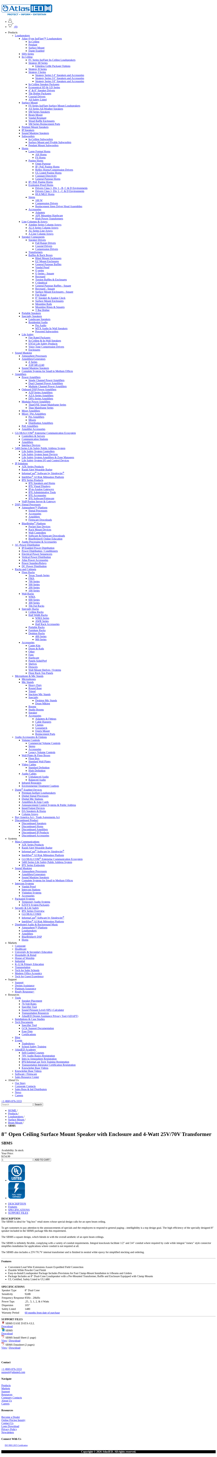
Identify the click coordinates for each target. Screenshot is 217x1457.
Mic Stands (28, 682)
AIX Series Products (33, 466)
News (18, 1092)
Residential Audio (38, 322)
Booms (32, 706)
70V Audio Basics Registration (38, 1055)
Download (7, 1326)
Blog (17, 1037)
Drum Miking (42, 703)
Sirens (31, 197)
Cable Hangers (43, 721)
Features (12, 1206)
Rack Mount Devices (39, 529)
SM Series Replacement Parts (44, 124)
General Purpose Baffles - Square (53, 285)
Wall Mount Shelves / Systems (44, 669)
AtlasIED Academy (25, 1049)
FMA (31, 578)
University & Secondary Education (33, 952)
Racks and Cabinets (25, 569)
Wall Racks (28, 593)
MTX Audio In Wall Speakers (51, 328)
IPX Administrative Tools (42, 492)
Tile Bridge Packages (39, 93)
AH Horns (41, 154)
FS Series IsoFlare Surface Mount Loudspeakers (54, 105)
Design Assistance (24, 985)
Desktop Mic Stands (46, 700)
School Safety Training (34, 1046)
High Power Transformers (49, 218)
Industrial (20, 961)
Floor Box (34, 758)
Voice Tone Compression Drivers (46, 346)
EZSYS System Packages (35, 904)
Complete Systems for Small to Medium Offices (47, 371)
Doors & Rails (36, 648)
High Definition (36, 770)
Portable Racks (36, 627)
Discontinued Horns (32, 826)
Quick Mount (42, 731)
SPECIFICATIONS (19, 1209)
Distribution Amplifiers (40, 423)
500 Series (34, 584)
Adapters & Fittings (45, 718)
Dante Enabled (36, 50)
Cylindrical (41, 282)
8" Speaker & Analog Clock (50, 297)
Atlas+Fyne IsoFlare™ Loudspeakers (42, 38)
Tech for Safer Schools (27, 970)
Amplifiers (20, 374)
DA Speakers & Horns (34, 811)
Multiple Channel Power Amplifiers (47, 386)
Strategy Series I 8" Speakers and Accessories (59, 81)
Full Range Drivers (45, 243)
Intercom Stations (31, 889)
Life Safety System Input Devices (40, 454)
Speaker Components (33, 236)
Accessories (34, 209)
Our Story (20, 1083)
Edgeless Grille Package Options (52, 66)
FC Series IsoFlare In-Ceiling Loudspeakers (51, 59)
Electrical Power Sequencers (37, 554)
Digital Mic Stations (32, 798)
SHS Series (28, 53)
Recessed (40, 276)
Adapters (40, 212)
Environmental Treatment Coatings (40, 785)
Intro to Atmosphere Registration (39, 1058)
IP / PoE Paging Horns (47, 166)
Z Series (32, 362)
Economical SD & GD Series (44, 87)
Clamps (39, 724)
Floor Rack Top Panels (40, 673)
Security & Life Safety (27, 907)
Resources (6, 1394)
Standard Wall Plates (39, 761)
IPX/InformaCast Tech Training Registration (45, 1061)
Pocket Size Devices (39, 526)
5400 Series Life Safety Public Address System (40, 448)
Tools (18, 997)
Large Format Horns (39, 151)
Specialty (33, 697)
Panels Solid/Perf (37, 660)
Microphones (29, 679)
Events (18, 1040)
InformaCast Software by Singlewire (43, 473)
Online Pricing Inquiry (13, 1420)
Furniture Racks (37, 630)
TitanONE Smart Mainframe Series (47, 404)
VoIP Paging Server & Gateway (39, 501)
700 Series (34, 581)
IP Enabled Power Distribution (38, 547)
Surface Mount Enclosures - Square (54, 291)
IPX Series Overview (33, 911)
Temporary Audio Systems (36, 901)
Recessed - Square (45, 288)
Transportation (22, 967)
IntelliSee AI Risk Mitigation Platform (43, 477)
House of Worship (24, 958)
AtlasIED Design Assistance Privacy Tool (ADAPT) (50, 1016)
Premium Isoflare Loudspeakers (39, 792)
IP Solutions (21, 463)
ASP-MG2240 (36, 365)
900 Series (40, 639)
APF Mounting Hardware (49, 215)
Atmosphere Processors (34, 355)
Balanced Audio (37, 779)
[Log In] (10, 21)
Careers (19, 1095)
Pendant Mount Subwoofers (43, 145)
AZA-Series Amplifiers (40, 395)
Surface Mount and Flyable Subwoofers (49, 142)
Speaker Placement (32, 1000)
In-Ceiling (33, 41)
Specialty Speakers (32, 316)
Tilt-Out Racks (36, 605)
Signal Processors (37, 510)
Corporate (20, 945)
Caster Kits (34, 645)
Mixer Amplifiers (31, 410)
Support (19, 982)
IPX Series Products (32, 480)
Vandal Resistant (37, 117)
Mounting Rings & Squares (50, 307)
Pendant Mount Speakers (35, 127)
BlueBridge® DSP (32, 936)
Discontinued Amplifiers (35, 829)
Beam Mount (35, 114)
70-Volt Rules (29, 1003)
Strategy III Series (38, 63)
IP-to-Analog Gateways (41, 489)
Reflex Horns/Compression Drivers (54, 169)
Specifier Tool (29, 1006)
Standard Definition (39, 767)
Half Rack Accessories (47, 624)
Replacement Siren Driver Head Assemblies (58, 206)
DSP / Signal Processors (28, 504)
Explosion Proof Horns (40, 185)
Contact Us (7, 1423)
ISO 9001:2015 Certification (16, 1445)
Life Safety (28, 334)
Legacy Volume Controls (41, 752)
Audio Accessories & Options (31, 737)
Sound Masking (23, 352)
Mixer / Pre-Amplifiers (34, 413)
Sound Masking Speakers (35, 133)
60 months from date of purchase (42, 1312)
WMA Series (42, 618)
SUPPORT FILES (18, 1212)
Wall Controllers (37, 532)
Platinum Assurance (25, 988)
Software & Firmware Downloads (46, 535)
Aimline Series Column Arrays (44, 224)
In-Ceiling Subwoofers (40, 139)
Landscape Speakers (39, 319)
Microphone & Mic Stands (29, 676)
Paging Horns (35, 160)
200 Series (34, 587)
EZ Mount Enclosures (47, 261)
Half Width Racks (38, 615)
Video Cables (29, 764)
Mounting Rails (43, 304)
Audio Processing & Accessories (39, 541)
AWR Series (42, 621)
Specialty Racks (30, 608)
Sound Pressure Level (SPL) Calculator (43, 1010)
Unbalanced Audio (38, 776)
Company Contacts (11, 1397)
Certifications (29, 1034)
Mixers (32, 419)
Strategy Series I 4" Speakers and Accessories (59, 75)
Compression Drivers (46, 203)
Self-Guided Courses (33, 1052)
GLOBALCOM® (31, 914)
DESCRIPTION (17, 1203)
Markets (5, 1388)
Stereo (31, 746)
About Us (6, 1400)
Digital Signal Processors (35, 795)
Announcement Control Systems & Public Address (49, 805)
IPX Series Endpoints (33, 865)
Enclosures (34, 349)
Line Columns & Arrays (34, 221)
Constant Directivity (46, 175)
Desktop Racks (36, 633)
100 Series (34, 590)
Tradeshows (28, 1043)
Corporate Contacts (25, 1086)
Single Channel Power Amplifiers (46, 380)
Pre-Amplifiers (36, 416)
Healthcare (20, 948)
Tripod (32, 691)
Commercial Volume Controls (44, 743)
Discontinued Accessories (35, 835)
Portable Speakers (31, 313)
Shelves (32, 663)
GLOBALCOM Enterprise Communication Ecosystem (45, 432)
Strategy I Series (37, 72)
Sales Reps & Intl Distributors (31, 1089)
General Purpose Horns (47, 178)
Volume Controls (31, 740)
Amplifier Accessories (33, 429)
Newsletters (7, 1432)
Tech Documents (24, 1022)
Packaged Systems (25, 898)
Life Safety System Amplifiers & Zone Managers (48, 457)
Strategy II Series (37, 69)
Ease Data (27, 1031)
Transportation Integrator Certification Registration (49, 1064)
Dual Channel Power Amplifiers (45, 383)
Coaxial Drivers (36, 96)
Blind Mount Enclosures (48, 258)
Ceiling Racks (36, 612)
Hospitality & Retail (25, 955)
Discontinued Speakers (34, 823)
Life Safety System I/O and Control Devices (45, 460)
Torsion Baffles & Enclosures (51, 279)
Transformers (35, 252)
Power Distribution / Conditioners (40, 551)
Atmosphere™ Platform (34, 507)
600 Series (34, 599)
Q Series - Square (44, 273)
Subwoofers (28, 136)
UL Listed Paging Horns (48, 172)
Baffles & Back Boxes (40, 255)
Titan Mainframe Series (40, 407)
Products (6, 1385)
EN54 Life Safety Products (42, 343)
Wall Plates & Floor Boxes (36, 755)
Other (31, 651)
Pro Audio (40, 325)
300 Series (34, 602)
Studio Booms (36, 709)
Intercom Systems (24, 883)
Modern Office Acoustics (28, 973)
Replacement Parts (45, 734)
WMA (31, 596)
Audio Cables (29, 773)
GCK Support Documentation (38, 1028)
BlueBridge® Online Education (45, 538)
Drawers (33, 666)
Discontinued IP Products (35, 832)
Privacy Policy (9, 1429)
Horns (25, 148)
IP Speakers (28, 130)
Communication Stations (35, 438)
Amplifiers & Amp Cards (35, 802)
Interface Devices (31, 445)
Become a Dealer (10, 1417)
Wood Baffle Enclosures (41, 120)
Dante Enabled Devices (28, 789)
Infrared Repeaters (31, 782)
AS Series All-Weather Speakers (45, 108)
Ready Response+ (24, 991)
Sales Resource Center (27, 1077)
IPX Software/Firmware (41, 498)
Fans (31, 654)
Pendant (32, 44)
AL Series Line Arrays (40, 230)
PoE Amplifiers (30, 426)
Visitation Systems (31, 892)
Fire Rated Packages (39, 337)
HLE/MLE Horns (44, 194)
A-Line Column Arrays (40, 233)
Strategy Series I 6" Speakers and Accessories (59, 78)
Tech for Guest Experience (29, 976)
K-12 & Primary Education (29, 964)
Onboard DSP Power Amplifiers (39, 389)
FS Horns (40, 157)
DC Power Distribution (34, 566)
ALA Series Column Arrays (43, 227)
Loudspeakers (22, 35)
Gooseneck (41, 727)
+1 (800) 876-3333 (11, 1101)
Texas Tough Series (39, 575)
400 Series (40, 636)
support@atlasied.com (13, 1372)
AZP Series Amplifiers (40, 392)
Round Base (35, 688)
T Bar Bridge (42, 310)
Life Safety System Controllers (38, 451)
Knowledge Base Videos (35, 1067)
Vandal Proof (42, 267)
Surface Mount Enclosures (49, 301)
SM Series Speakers (39, 111)
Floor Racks (28, 572)
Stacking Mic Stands (39, 694)
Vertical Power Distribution (36, 557)
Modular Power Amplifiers (36, 401)
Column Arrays (30, 814)
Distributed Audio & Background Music (36, 924)
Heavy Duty (35, 685)
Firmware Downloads (40, 519)
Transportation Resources (35, 1013)
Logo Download (10, 1426)
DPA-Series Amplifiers (40, 398)
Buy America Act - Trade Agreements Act (37, 817)
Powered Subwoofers (46, 331)
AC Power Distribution (27, 544)
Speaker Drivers (37, 239)
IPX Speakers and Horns (41, 483)
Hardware (33, 657)
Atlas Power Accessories (35, 560)
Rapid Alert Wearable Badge (37, 469)
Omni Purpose (43, 163)
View (4, 1340)
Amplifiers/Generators (33, 358)
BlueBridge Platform (34, 523)
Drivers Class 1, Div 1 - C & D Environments (59, 191)
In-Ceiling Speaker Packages (43, 84)
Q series (39, 270)
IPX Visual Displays (39, 486)
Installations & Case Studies (30, 1019)
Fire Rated (40, 294)
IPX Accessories (37, 495)
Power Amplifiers (31, 377)
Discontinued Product (26, 820)
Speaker (32, 712)
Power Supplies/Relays (34, 563)
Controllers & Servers (33, 435)
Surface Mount (36, 47)
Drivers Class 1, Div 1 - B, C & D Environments (61, 188)
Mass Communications (27, 841)
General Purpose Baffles (48, 264)
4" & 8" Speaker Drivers (41, 90)
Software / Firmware (26, 1074)
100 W (39, 200)
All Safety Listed (37, 99)
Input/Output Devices (33, 808)
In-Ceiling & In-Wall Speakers (44, 340)
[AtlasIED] (26, 14)
